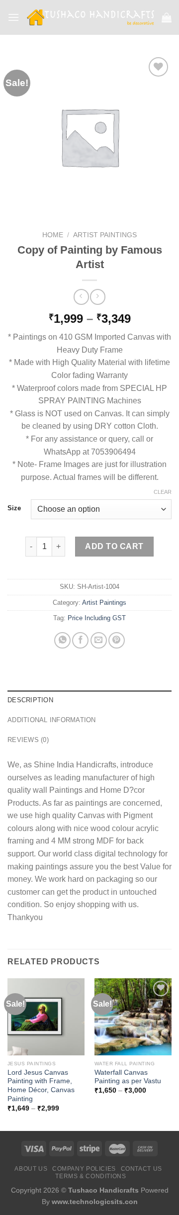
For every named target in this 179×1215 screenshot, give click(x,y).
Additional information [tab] (51, 720)
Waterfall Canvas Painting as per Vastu (127, 1077)
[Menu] (13, 17)
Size (14, 508)
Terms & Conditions (90, 1176)
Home (52, 235)
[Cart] (167, 17)
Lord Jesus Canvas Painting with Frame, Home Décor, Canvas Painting (41, 1086)
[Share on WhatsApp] (62, 640)
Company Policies (84, 1168)
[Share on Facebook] (80, 640)
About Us (30, 1168)
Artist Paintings (105, 235)
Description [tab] (30, 700)
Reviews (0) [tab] (28, 740)
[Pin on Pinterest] (116, 640)
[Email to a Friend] (98, 640)
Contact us (141, 1168)
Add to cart (114, 546)
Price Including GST (97, 618)
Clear (163, 492)
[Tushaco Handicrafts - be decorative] (90, 17)
